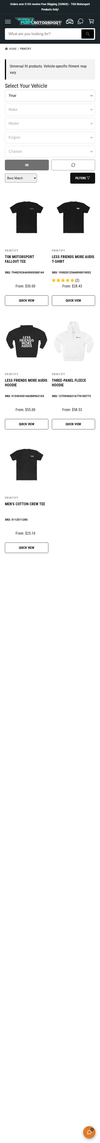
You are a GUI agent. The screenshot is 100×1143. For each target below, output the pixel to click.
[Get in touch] (80, 21)
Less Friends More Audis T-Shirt (73, 259)
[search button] (87, 34)
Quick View (26, 300)
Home (13, 49)
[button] (8, 21)
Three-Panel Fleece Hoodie (69, 382)
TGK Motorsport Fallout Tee (19, 259)
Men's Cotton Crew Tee (25, 504)
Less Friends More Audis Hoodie (26, 382)
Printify (25, 49)
